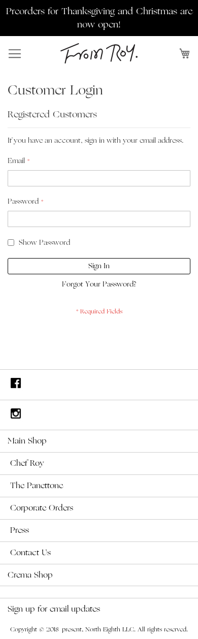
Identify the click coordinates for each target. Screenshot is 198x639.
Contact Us (30, 552)
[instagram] (99, 415)
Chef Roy (27, 463)
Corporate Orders (41, 508)
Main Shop (27, 440)
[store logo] (98, 53)
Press (19, 530)
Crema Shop (30, 575)
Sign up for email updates (54, 609)
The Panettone (36, 485)
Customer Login (55, 90)
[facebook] (99, 385)
